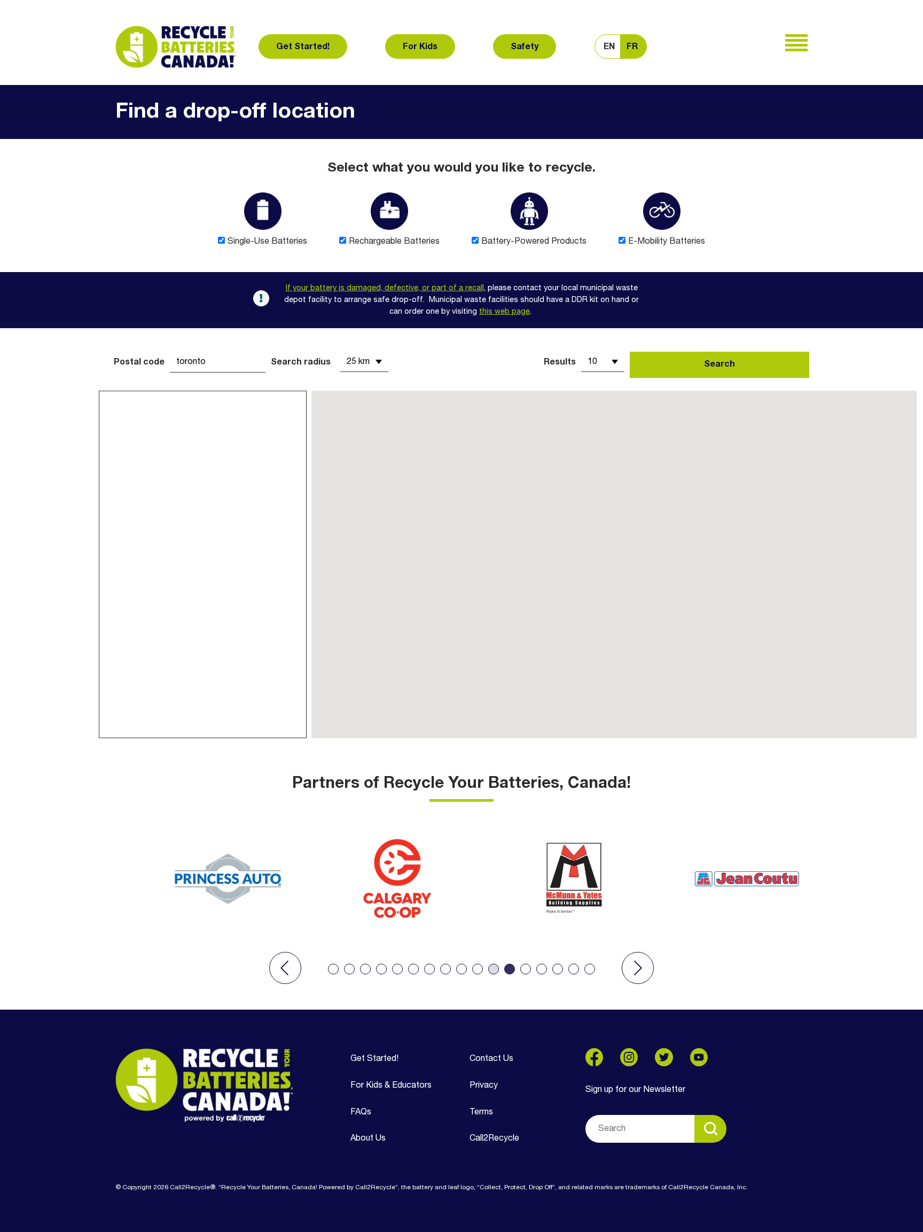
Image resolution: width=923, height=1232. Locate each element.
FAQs (360, 1112)
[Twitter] (663, 1057)
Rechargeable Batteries (394, 241)
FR (632, 47)
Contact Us (491, 1059)
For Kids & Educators (391, 1085)
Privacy (484, 1085)
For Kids (420, 47)
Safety (524, 47)
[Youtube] (699, 1057)
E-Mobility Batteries (666, 241)
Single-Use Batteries (267, 241)
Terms (481, 1112)
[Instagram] (629, 1057)
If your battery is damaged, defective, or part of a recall (385, 288)
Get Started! (303, 47)
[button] (285, 968)
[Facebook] (594, 1057)
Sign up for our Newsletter (635, 1090)
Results (560, 362)
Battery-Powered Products (533, 241)
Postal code (139, 362)
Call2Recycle (494, 1138)
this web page (504, 311)
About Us (368, 1138)
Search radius (301, 362)
